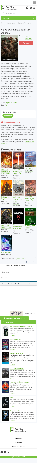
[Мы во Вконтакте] (30, 7)
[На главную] (9, 7)
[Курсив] (5, 283)
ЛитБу (3, 23)
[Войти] (2, 2)
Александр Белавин (29, 171)
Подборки (18, 442)
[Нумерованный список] (25, 283)
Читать (26, 43)
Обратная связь (18, 446)
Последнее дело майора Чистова (21, 326)
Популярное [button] (8, 322)
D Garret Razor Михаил (30, 231)
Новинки (18, 438)
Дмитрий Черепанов (5, 202)
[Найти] (34, 13)
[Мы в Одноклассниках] (34, 7)
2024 (7, 105)
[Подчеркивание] (8, 283)
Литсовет (8, 116)
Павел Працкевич (17, 232)
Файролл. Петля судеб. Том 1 (18, 199)
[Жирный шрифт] (2, 283)
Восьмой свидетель (16, 353)
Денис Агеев (6, 254)
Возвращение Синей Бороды (19, 382)
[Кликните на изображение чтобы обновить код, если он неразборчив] (16, 313)
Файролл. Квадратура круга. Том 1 (5, 171)
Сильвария (29, 168)
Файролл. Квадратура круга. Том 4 (29, 198)
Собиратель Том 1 (5, 198)
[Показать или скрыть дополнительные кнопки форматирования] (29, 283)
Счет (11, 397)
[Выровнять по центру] (15, 283)
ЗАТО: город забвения (17, 368)
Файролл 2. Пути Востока (6, 226)
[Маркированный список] (22, 283)
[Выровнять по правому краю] (18, 283)
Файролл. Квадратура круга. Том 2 (17, 171)
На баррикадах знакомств (17, 226)
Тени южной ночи (15, 340)
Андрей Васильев (4, 176)
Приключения (11, 23)
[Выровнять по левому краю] (12, 283)
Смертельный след (16, 411)
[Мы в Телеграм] (27, 7)
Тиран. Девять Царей (30, 227)
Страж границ (6, 252)
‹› (12, 336)
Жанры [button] (6, 18)
